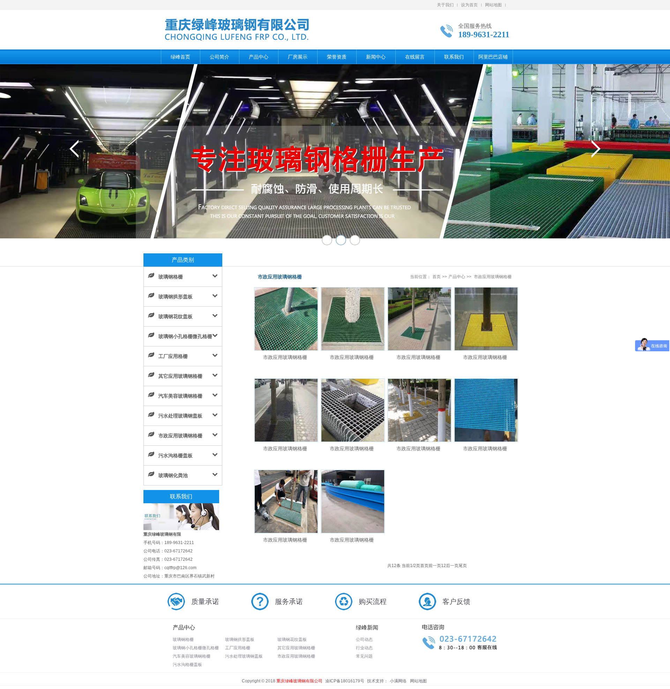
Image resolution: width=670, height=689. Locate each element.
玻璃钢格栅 (170, 277)
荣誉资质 (337, 57)
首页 (436, 276)
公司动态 (364, 639)
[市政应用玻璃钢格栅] (286, 348)
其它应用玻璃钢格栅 (180, 376)
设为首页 (469, 4)
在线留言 (415, 57)
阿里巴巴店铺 (493, 57)
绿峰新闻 (367, 627)
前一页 (435, 565)
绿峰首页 (180, 57)
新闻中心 (376, 57)
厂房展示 (297, 57)
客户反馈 (456, 601)
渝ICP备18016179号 (344, 681)
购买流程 (373, 601)
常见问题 (364, 656)
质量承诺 (205, 601)
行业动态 (364, 647)
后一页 (452, 565)
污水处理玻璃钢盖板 (180, 416)
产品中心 (258, 57)
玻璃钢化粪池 (173, 475)
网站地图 (493, 4)
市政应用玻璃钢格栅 (180, 435)
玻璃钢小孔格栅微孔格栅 (185, 336)
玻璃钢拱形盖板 (175, 296)
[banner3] (335, 151)
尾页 (463, 565)
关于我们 (445, 4)
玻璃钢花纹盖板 (175, 316)
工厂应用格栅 (173, 356)
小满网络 (398, 681)
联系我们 (454, 57)
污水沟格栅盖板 (175, 455)
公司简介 (219, 57)
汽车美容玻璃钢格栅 (180, 396)
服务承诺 (289, 601)
